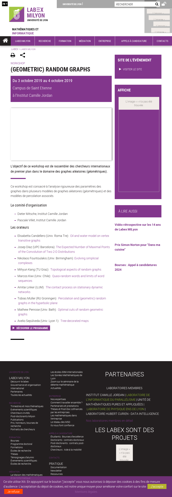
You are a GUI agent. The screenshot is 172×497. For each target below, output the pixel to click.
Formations (17, 447)
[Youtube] (159, 17)
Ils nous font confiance (62, 425)
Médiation (14, 471)
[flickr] (161, 23)
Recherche (15, 403)
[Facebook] (158, 11)
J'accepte (157, 486)
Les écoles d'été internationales (67, 372)
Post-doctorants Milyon (23, 416)
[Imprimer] (14, 55)
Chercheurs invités (20, 412)
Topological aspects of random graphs (75, 269)
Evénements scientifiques (24, 409)
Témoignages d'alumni (22, 457)
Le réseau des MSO (60, 422)
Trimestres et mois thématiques (27, 406)
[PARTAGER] (23, 55)
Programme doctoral (21, 444)
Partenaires (17, 391)
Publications (17, 419)
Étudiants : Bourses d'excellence (67, 436)
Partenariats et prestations (65, 405)
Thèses (14, 454)
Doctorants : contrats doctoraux (67, 439)
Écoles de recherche (21, 450)
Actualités (56, 388)
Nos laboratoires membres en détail (109, 420)
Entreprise (55, 396)
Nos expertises (58, 399)
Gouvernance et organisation (26, 384)
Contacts (54, 457)
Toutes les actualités (21, 395)
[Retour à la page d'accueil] (28, 13)
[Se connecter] (166, 4)
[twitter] (160, 30)
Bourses (15, 440)
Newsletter (56, 470)
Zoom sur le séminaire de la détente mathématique (65, 383)
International (17, 388)
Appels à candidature (60, 433)
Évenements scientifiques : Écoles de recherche (24, 462)
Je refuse (13, 491)
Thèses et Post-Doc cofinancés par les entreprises (66, 410)
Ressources (57, 474)
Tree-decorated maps (74, 321)
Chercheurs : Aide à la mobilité (66, 449)
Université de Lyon (72, 4)
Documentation (59, 467)
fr (4, 4)
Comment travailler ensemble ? (66, 402)
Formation (14, 437)
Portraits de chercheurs (23, 429)
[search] (137, 4)
